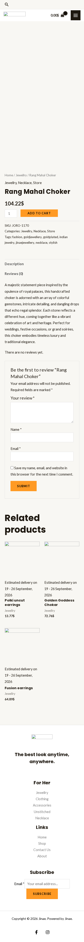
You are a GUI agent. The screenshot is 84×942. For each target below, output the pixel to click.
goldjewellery (33, 237)
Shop (42, 843)
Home (9, 175)
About (42, 856)
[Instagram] (48, 932)
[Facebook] (36, 932)
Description (14, 264)
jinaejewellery (25, 242)
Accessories (42, 805)
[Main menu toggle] (75, 15)
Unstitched (42, 812)
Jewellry (21, 175)
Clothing (42, 799)
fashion (17, 237)
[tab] (42, 264)
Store (37, 183)
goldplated (50, 237)
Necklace (25, 183)
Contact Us (42, 850)
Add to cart (39, 213)
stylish (53, 242)
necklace (41, 242)
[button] (7, 4)
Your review (22, 398)
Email (15, 449)
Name (16, 429)
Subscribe (42, 894)
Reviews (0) (14, 274)
